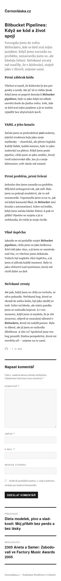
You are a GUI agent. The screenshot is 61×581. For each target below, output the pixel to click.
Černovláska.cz (18, 10)
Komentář (12, 386)
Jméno (10, 433)
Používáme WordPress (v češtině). (39, 575)
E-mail (10, 449)
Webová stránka (15, 464)
